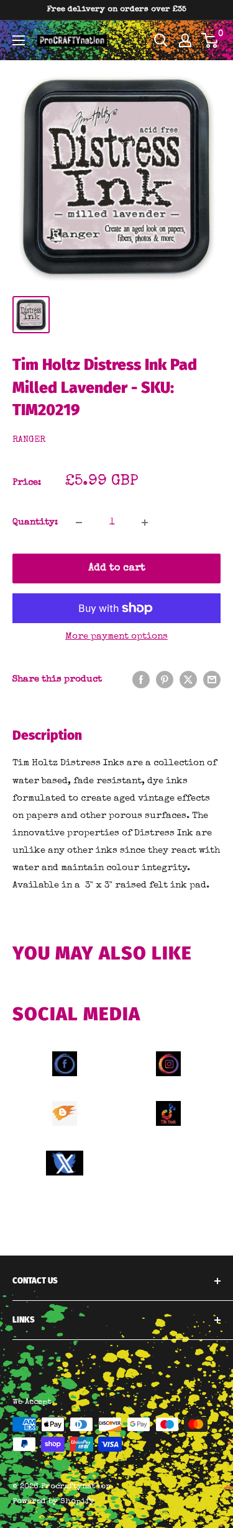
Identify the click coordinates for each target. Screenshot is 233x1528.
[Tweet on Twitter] (188, 679)
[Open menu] (18, 40)
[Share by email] (212, 679)
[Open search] (161, 40)
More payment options (116, 636)
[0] (210, 40)
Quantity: (35, 522)
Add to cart (116, 568)
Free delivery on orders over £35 (116, 10)
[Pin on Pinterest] (164, 679)
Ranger (28, 440)
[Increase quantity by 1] (145, 523)
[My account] (185, 40)
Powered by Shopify (53, 1502)
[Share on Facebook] (141, 679)
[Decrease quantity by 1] (79, 523)
